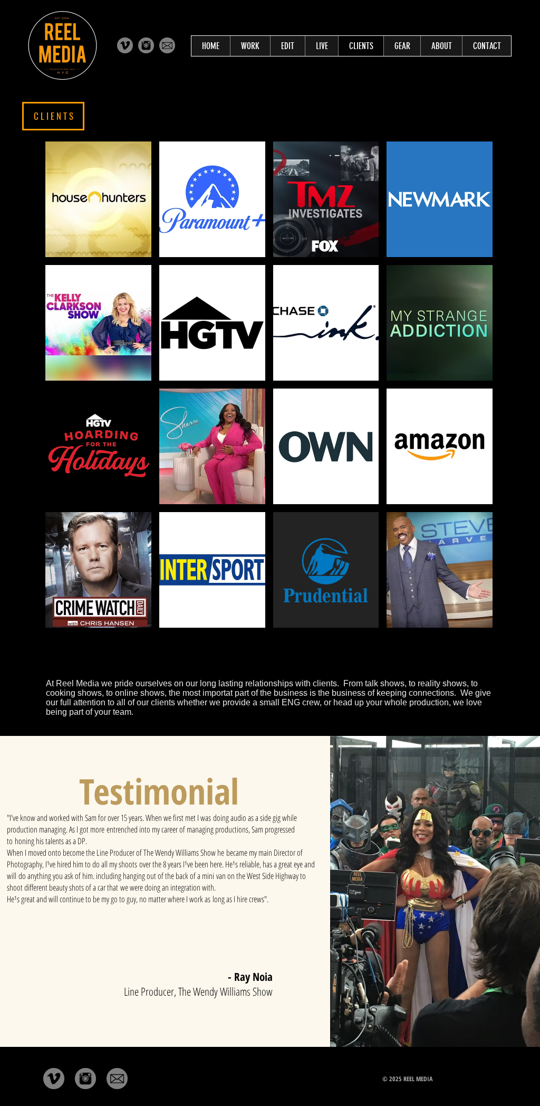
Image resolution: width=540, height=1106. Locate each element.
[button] (98, 199)
